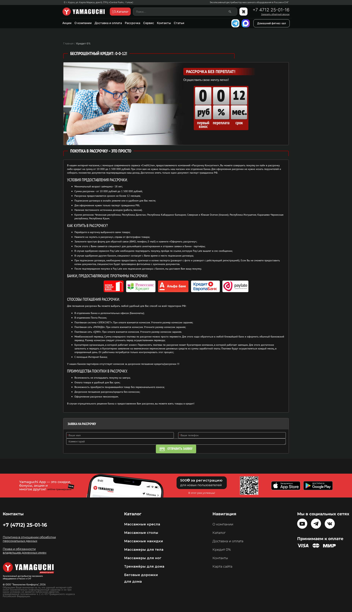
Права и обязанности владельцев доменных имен (24, 550)
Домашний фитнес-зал (271, 23)
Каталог (218, 533)
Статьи (179, 23)
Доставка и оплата (108, 23)
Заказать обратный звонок (275, 14)
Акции (67, 23)
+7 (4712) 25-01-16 (25, 525)
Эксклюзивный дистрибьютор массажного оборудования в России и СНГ (249, 2)
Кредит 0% (221, 550)
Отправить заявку (179, 448)
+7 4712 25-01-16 (271, 10)
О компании (83, 23)
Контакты (164, 23)
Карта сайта (222, 566)
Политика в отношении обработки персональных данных (29, 539)
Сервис (148, 23)
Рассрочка (132, 23)
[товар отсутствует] (243, 12)
